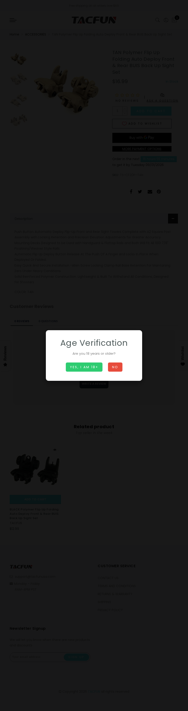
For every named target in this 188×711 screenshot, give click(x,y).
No (115, 367)
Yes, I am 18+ (84, 367)
